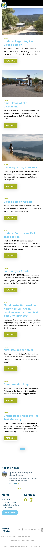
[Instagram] (31, 501)
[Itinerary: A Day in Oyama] (22, 147)
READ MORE (10, 61)
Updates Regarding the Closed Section (19, 43)
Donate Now (10, 513)
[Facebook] (25, 501)
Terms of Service (8, 537)
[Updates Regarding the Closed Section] (22, 21)
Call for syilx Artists (17, 271)
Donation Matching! (16, 384)
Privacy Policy (24, 537)
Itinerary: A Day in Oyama (20, 167)
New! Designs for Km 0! (18, 350)
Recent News (7, 508)
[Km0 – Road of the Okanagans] (22, 83)
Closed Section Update (18, 202)
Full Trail (6, 500)
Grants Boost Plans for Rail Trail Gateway (21, 417)
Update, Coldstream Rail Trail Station (19, 235)
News (6, 38)
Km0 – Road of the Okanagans (15, 104)
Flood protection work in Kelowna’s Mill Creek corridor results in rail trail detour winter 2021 (21, 310)
